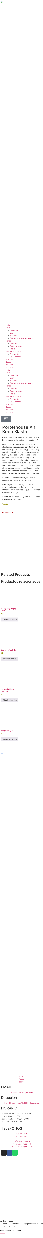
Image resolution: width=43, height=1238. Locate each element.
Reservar (9, 365)
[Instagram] (4, 1153)
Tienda (8, 341)
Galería (8, 362)
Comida (13, 333)
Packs (12, 349)
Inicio (8, 325)
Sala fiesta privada (13, 351)
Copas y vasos (16, 346)
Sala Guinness (16, 357)
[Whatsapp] (15, 1153)
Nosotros (9, 359)
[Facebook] (9, 1153)
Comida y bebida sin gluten (21, 338)
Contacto (9, 367)
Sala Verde (14, 354)
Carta (8, 328)
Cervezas (14, 330)
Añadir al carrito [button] (10, 619)
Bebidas (13, 335)
